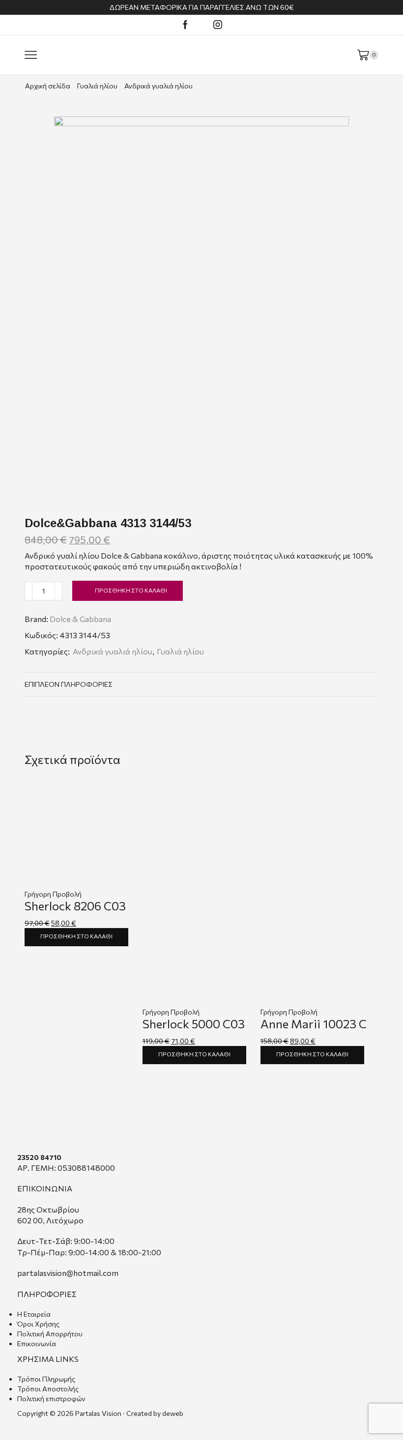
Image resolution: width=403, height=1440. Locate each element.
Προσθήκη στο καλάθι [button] (76, 935)
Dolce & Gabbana (80, 618)
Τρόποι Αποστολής (48, 1388)
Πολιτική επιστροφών (51, 1398)
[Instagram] (217, 25)
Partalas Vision (98, 1413)
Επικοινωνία (36, 1343)
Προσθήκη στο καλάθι (131, 590)
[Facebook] (185, 25)
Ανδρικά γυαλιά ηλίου (158, 86)
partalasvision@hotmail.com (67, 1272)
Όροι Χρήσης (38, 1324)
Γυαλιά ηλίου (97, 86)
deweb (172, 1413)
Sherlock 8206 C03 (75, 906)
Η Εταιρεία (34, 1314)
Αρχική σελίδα (47, 86)
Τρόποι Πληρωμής (46, 1379)
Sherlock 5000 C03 (194, 1023)
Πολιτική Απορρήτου (50, 1333)
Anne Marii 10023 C (313, 1023)
